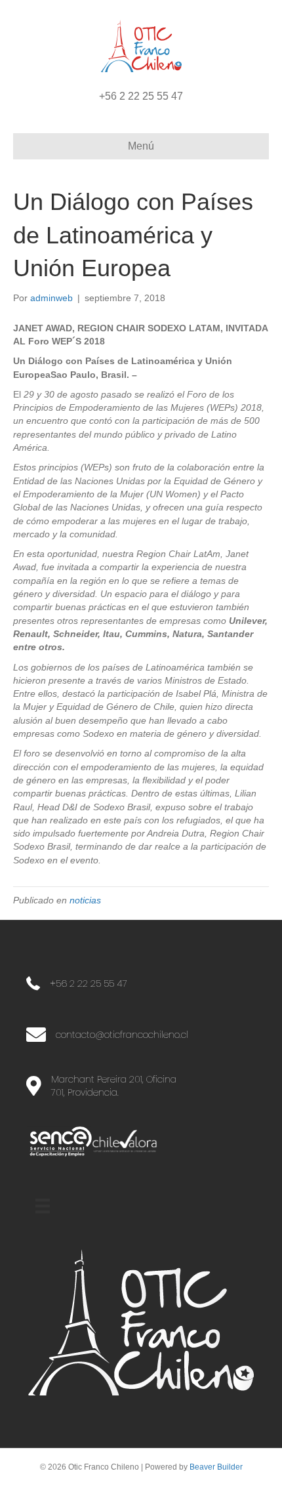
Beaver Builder (216, 1467)
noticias (85, 900)
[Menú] (42, 1205)
